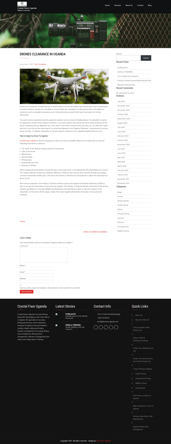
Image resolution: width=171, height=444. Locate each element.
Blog (149, 5)
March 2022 (121, 166)
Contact (140, 5)
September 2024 (123, 119)
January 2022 (122, 175)
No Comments (40, 64)
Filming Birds (140, 388)
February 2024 (122, 136)
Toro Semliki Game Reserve (128, 76)
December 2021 (123, 179)
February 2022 (122, 170)
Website (23, 279)
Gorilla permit (122, 68)
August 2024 (122, 123)
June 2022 (121, 153)
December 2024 (123, 106)
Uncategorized (123, 227)
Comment (24, 246)
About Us (129, 5)
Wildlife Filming (123, 231)
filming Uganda (123, 201)
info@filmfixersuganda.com (107, 322)
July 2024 (121, 127)
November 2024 (123, 110)
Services (117, 5)
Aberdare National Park (126, 85)
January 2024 (122, 140)
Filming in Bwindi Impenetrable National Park (134, 81)
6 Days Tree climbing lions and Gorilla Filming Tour (143, 360)
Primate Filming (123, 214)
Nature (120, 209)
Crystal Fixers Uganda (28, 141)
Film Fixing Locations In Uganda (142, 397)
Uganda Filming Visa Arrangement (140, 428)
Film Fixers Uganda (103, 441)
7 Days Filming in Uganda (142, 369)
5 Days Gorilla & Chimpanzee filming (140, 339)
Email (22, 272)
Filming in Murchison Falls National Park (143, 417)
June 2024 (121, 132)
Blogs (119, 192)
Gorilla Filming (122, 205)
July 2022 (121, 149)
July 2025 (121, 101)
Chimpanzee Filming (143, 378)
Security (120, 218)
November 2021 (123, 183)
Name (23, 265)
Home (107, 5)
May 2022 (121, 157)
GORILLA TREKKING (125, 72)
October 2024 (122, 114)
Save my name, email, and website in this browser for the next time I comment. (50, 288)
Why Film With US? (142, 320)
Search (119, 54)
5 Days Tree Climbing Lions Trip (143, 349)
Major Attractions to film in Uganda (143, 407)
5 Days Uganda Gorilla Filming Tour (141, 328)
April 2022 (121, 162)
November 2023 (123, 145)
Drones (22, 221)
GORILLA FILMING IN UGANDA (96, 232)
